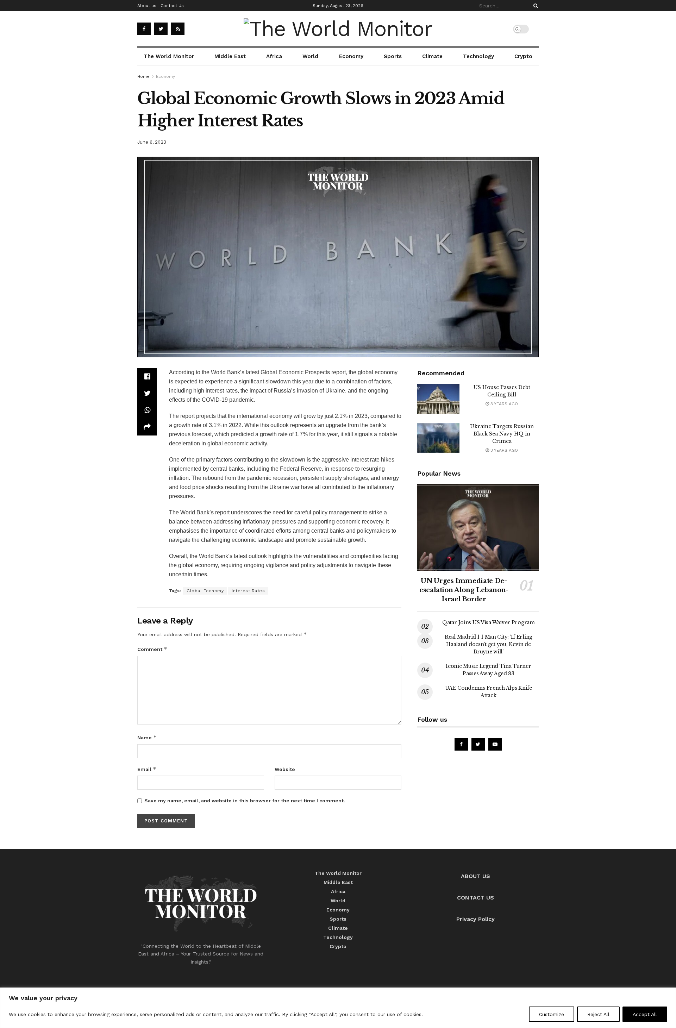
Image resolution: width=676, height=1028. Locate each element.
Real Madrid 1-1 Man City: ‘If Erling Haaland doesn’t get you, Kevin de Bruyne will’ (488, 644)
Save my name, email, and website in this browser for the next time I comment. (244, 800)
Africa (274, 56)
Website (285, 769)
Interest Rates (248, 590)
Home (143, 76)
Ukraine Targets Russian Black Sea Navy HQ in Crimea (502, 433)
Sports (393, 56)
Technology (478, 56)
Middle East (230, 56)
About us (146, 5)
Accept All (645, 1014)
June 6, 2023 (151, 142)
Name (147, 737)
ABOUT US (475, 876)
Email (146, 769)
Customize (551, 1014)
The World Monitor (169, 56)
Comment (152, 649)
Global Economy (205, 590)
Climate (432, 56)
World (310, 56)
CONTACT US (475, 897)
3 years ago (503, 403)
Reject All (598, 1014)
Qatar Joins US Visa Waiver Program (488, 622)
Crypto (523, 56)
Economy (351, 56)
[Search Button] (534, 5)
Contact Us (172, 5)
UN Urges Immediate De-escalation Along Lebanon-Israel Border (463, 590)
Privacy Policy (475, 919)
